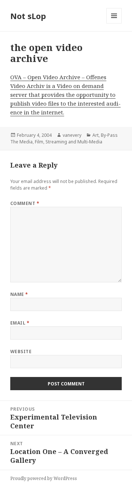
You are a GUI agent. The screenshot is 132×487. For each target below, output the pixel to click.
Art (95, 135)
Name (19, 294)
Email (19, 323)
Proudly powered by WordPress (43, 478)
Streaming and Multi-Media (73, 142)
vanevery (72, 135)
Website (21, 351)
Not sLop (28, 15)
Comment (24, 203)
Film (39, 142)
